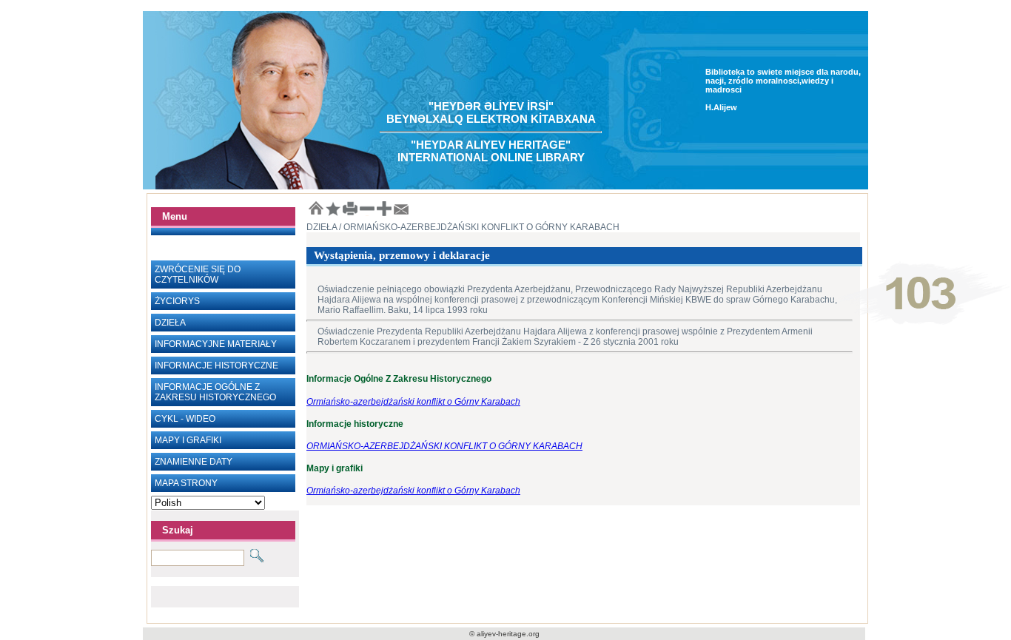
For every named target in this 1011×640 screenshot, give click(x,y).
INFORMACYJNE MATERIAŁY (216, 344)
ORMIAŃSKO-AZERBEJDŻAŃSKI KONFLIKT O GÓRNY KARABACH (444, 446)
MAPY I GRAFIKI (188, 440)
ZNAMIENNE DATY (193, 462)
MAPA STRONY (186, 483)
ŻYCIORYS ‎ (178, 301)
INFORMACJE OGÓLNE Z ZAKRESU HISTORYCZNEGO (215, 392)
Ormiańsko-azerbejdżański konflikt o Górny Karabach (413, 402)
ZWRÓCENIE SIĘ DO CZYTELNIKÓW (198, 274)
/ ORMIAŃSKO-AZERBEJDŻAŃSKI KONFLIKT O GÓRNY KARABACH (478, 227)
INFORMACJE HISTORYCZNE (216, 365)
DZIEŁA (170, 322)
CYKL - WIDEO (185, 419)
